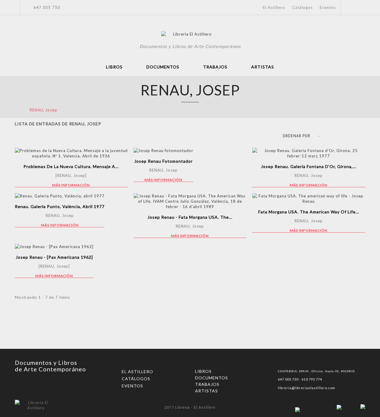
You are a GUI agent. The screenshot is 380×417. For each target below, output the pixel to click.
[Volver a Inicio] (17, 110)
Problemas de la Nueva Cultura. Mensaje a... (71, 166)
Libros (114, 66)
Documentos (162, 66)
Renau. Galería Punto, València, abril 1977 (59, 206)
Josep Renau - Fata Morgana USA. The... (190, 217)
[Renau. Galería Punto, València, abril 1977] (59, 196)
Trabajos (215, 66)
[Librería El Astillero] (190, 35)
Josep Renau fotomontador (163, 161)
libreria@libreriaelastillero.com (306, 388)
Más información (71, 185)
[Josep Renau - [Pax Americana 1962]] (54, 246)
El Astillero (137, 371)
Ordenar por (296, 135)
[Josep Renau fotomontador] (163, 150)
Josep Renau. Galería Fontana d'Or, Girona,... (308, 166)
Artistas (262, 66)
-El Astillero (273, 7)
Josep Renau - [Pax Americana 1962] (54, 257)
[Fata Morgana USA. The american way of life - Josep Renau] (308, 198)
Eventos (328, 7)
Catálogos (302, 7)
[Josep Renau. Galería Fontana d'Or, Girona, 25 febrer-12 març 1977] (308, 153)
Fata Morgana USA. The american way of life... (308, 211)
